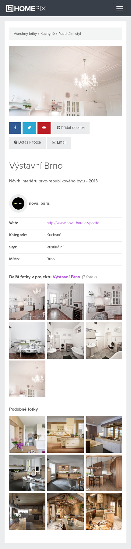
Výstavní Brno (66, 277)
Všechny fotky (25, 34)
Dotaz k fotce (29, 143)
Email (61, 143)
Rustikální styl (69, 34)
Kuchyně (48, 34)
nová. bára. (39, 203)
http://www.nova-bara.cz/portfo (73, 223)
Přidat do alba (72, 128)
